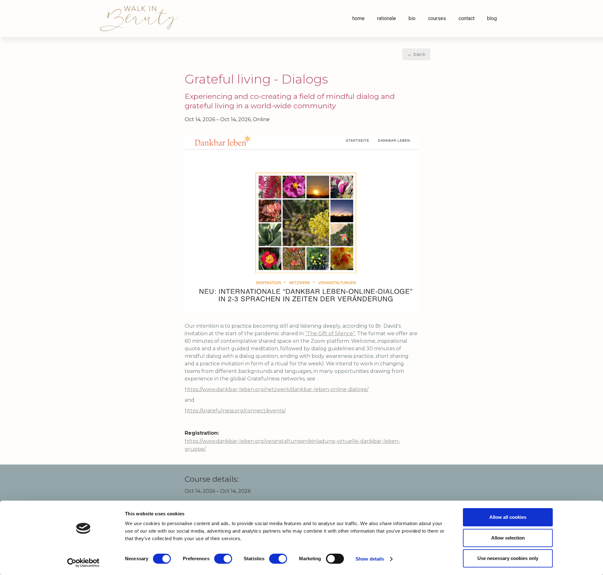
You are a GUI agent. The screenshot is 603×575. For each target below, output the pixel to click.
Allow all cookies (507, 517)
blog (492, 18)
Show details (370, 559)
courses (437, 18)
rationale (386, 18)
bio (412, 18)
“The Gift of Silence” (330, 333)
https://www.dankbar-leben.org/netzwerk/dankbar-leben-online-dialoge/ (276, 389)
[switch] (223, 559)
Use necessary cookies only (507, 558)
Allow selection (508, 537)
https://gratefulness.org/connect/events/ (235, 411)
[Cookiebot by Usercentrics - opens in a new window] (83, 562)
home (358, 18)
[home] (139, 18)
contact (467, 18)
